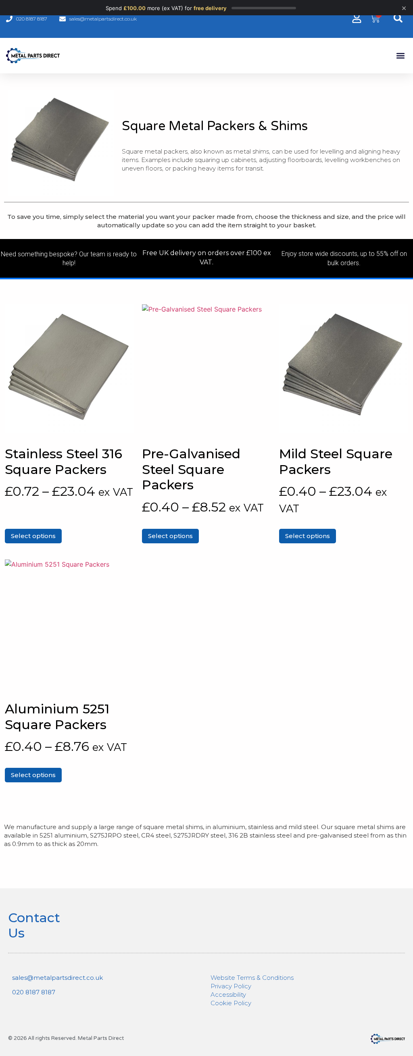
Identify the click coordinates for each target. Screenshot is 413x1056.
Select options (33, 536)
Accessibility (228, 994)
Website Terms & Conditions (252, 977)
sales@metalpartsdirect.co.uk (57, 977)
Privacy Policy (231, 986)
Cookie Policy (231, 1003)
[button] (398, 18)
